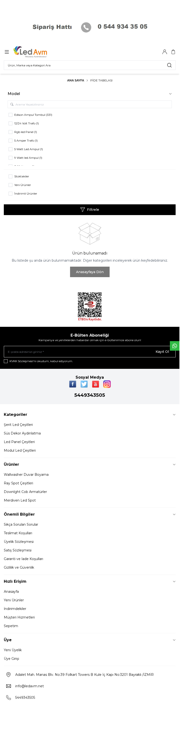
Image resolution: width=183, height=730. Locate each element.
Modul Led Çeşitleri (20, 450)
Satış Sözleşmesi (17, 550)
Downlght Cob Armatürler (25, 492)
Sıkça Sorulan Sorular (21, 524)
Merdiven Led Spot (20, 500)
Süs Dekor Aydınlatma (22, 433)
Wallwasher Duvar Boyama (26, 474)
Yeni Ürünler (14, 600)
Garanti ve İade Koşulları (23, 559)
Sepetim (11, 626)
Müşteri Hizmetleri (19, 617)
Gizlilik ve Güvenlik (19, 567)
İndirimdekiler (15, 609)
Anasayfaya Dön (90, 272)
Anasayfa (11, 591)
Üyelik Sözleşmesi (19, 542)
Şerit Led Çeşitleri (18, 425)
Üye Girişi (11, 658)
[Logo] (36, 52)
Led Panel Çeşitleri (19, 442)
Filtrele (93, 209)
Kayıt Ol (162, 351)
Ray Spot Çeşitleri (18, 483)
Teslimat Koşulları (18, 533)
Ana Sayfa (75, 80)
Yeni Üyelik (13, 650)
